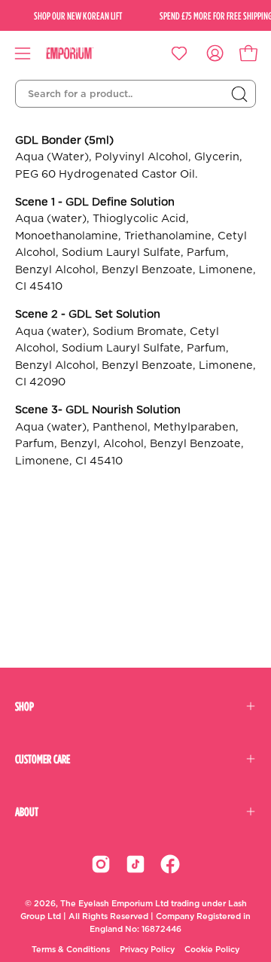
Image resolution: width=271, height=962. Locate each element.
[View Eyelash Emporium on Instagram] (101, 864)
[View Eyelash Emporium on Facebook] (170, 864)
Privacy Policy (147, 949)
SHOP (24, 706)
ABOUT (26, 811)
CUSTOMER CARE (42, 759)
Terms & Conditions (71, 949)
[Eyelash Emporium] (80, 53)
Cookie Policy (211, 949)
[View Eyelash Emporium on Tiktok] (135, 864)
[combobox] (135, 94)
